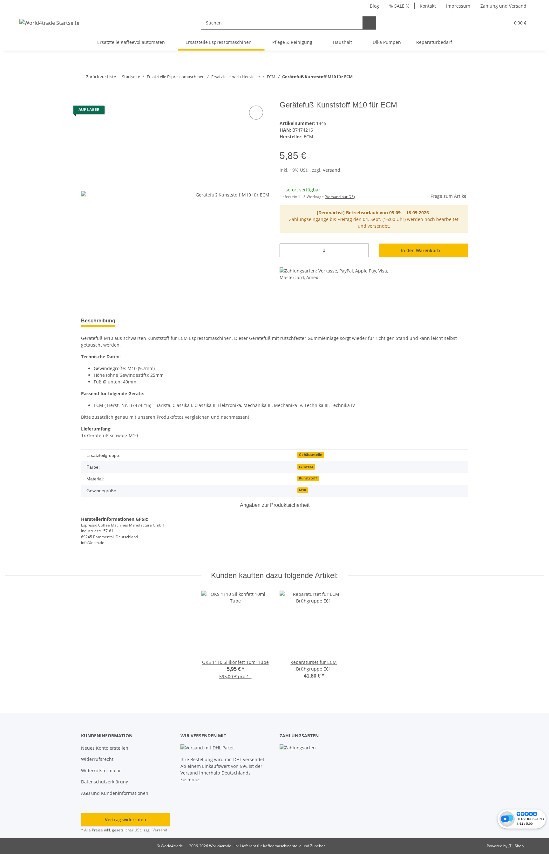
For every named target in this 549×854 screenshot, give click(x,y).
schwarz (306, 466)
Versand (331, 170)
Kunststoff (308, 478)
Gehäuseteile (310, 454)
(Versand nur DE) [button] (340, 196)
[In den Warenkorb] (86, 96)
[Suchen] (369, 23)
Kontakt (428, 6)
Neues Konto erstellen (104, 748)
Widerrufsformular (101, 771)
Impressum (458, 6)
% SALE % (399, 6)
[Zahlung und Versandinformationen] (298, 747)
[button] (492, 23)
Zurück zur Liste (101, 76)
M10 (302, 490)
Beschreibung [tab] (98, 320)
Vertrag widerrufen (125, 819)
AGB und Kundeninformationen (114, 793)
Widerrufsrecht (97, 759)
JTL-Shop (516, 846)
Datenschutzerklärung (104, 782)
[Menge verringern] (287, 250)
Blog (374, 6)
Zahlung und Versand (503, 6)
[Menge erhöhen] (362, 250)
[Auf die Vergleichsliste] (256, 113)
